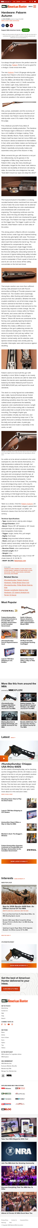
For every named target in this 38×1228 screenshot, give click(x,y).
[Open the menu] (34, 6)
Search (3, 1018)
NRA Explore (5, 1057)
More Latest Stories (24, 861)
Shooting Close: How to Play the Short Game (11, 800)
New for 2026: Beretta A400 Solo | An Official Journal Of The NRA (18, 907)
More (12, 737)
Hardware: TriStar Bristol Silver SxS (16, 582)
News (3, 21)
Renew (18, 1)
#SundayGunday (7, 942)
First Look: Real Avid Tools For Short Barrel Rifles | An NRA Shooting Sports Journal (19, 915)
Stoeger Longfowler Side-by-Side (16, 590)
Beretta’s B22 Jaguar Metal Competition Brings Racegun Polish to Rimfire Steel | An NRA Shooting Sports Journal (18, 922)
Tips (2, 1045)
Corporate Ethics (24, 1220)
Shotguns (16, 21)
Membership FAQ (6, 1069)
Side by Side (28, 569)
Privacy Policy (4, 1220)
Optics (3, 1043)
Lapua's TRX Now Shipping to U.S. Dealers (11, 811)
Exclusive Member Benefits (9, 1066)
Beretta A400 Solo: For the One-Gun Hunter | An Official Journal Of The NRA (28, 724)
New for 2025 (5, 935)
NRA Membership (6, 1063)
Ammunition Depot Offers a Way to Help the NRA (11, 823)
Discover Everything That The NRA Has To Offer (17, 1188)
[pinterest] (11, 24)
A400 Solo (17, 911)
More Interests (19, 879)
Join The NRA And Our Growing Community (17, 1163)
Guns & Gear (8, 21)
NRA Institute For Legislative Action (11, 1054)
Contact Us (4, 1011)
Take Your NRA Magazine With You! (14, 1139)
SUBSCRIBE (10, 989)
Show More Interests (23, 965)
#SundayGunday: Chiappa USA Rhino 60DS (16, 765)
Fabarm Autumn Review (20, 570)
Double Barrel (8, 570)
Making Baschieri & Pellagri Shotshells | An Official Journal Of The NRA (9, 724)
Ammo (3, 1035)
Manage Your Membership (8, 1071)
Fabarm (15, 65)
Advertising (4, 1008)
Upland (13, 572)
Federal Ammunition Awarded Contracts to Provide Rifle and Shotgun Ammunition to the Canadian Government (12, 848)
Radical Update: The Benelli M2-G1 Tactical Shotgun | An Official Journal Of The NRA (28, 706)
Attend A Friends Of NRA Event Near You (16, 1213)
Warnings (3, 1222)
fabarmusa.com (20, 561)
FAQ (2, 1013)
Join (14, 1)
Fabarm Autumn (27, 504)
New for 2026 (24, 911)
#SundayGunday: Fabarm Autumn (16, 580)
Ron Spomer (14, 574)
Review (21, 572)
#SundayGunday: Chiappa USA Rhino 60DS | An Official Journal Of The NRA (8, 706)
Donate (24, 1)
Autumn (11, 72)
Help (2, 1016)
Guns (17, 572)
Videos (3, 1048)
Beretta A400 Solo (8, 911)
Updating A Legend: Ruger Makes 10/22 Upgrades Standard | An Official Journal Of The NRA (17, 929)
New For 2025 (6, 883)
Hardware (27, 572)
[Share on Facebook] (3, 24)
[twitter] (7, 24)
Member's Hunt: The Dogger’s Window (11, 835)
